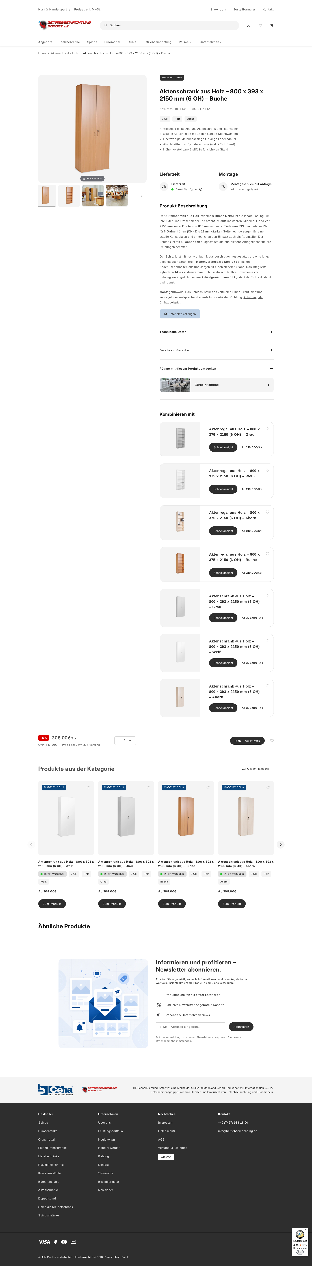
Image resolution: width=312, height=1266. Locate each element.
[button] (186, 42)
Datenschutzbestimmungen (173, 1040)
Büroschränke (47, 1131)
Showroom (218, 9)
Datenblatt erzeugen (182, 314)
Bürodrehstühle (48, 1181)
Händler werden (109, 1147)
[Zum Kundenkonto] (248, 25)
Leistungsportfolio (110, 1131)
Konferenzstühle (49, 1173)
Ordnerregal (46, 1139)
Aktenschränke (48, 1190)
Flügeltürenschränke (52, 1147)
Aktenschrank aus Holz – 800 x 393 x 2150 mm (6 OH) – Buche (126, 53)
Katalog (103, 1156)
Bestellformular (244, 9)
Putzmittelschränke (51, 1164)
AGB (161, 1139)
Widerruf (166, 1156)
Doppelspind (47, 1198)
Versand (94, 744)
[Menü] (306, 1230)
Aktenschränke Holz (65, 53)
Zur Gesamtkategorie (255, 768)
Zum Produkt (52, 904)
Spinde (43, 1122)
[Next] (281, 845)
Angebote (45, 42)
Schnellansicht (223, 447)
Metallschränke (48, 1156)
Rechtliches (167, 1114)
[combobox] (172, 25)
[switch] (300, 1252)
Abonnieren (241, 1026)
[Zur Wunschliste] (260, 25)
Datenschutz (167, 1131)
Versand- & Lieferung (172, 1147)
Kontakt (268, 9)
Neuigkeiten (106, 1139)
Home (42, 53)
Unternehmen (108, 1114)
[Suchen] (231, 25)
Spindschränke (48, 1215)
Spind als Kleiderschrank (55, 1207)
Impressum (165, 1122)
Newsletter (105, 1190)
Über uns (104, 1122)
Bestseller (45, 1114)
